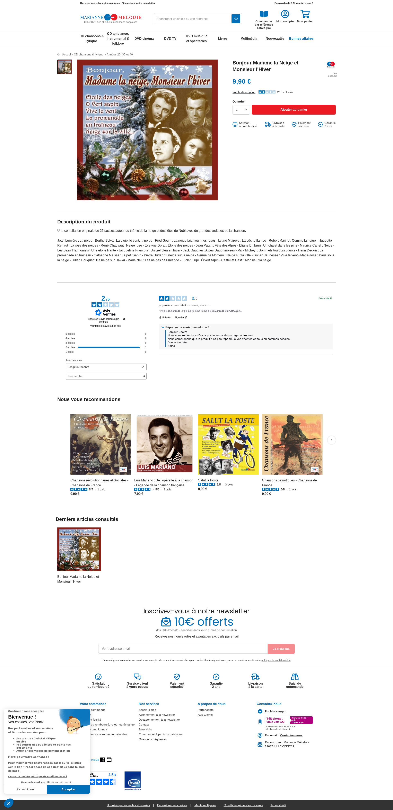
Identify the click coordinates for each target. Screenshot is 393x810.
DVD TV (170, 38)
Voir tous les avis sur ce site (105, 325)
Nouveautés (275, 38)
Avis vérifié (326, 298)
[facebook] (102, 760)
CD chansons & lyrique (91, 38)
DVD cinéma (144, 38)
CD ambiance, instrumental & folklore (118, 38)
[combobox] (198, 19)
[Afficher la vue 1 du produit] (64, 67)
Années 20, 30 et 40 (120, 54)
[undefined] (124, 319)
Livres (223, 38)
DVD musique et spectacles (196, 38)
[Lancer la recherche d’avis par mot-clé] (144, 376)
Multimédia (249, 38)
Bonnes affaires (301, 38)
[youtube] (109, 760)
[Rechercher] (236, 18)
